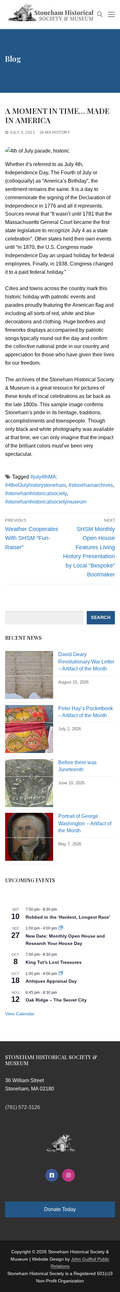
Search (100, 617)
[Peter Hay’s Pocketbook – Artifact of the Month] (29, 731)
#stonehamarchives (90, 485)
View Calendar (20, 1013)
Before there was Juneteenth (77, 766)
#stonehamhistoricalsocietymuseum (45, 501)
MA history (57, 132)
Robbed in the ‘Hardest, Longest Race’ (68, 917)
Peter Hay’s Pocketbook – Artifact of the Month (85, 712)
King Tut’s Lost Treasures (54, 962)
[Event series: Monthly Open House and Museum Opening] (61, 928)
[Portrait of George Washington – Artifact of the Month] (29, 838)
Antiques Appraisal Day (51, 981)
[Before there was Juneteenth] (29, 785)
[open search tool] (100, 14)
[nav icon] (111, 14)
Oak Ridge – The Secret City (56, 1000)
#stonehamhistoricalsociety (36, 493)
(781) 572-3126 (22, 1107)
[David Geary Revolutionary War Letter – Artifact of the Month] (29, 676)
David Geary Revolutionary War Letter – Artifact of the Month (86, 661)
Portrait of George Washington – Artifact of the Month (84, 823)
